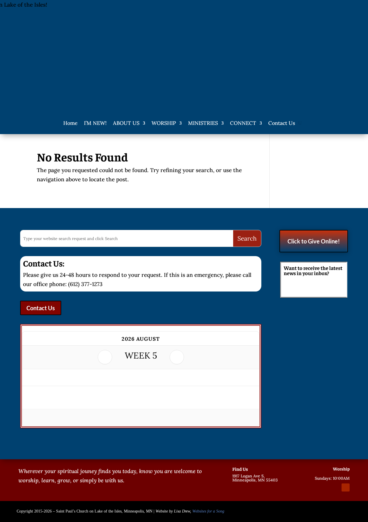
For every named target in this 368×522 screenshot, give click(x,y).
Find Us (240, 469)
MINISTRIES (203, 123)
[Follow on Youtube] (346, 487)
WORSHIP (164, 123)
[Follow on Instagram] (335, 487)
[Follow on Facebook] (325, 487)
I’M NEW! (95, 123)
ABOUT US (126, 123)
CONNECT (243, 123)
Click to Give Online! (314, 241)
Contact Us (281, 123)
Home (70, 123)
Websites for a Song (208, 511)
